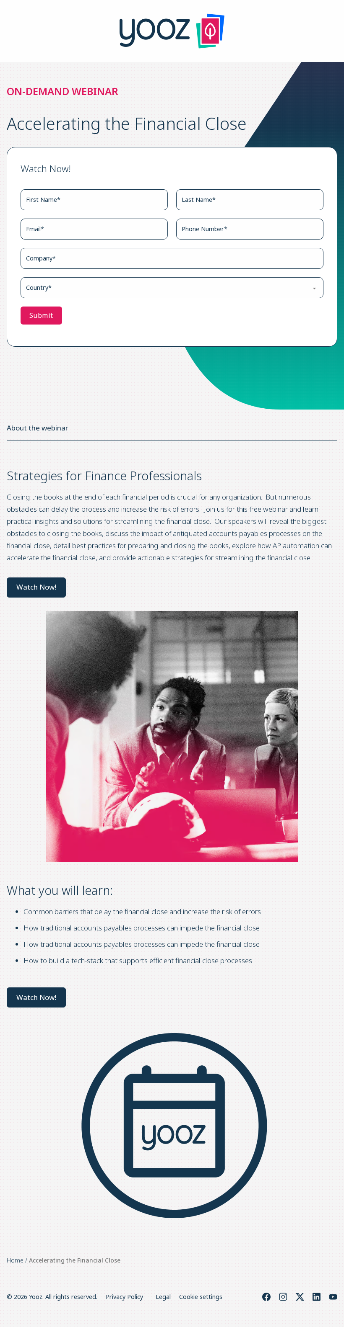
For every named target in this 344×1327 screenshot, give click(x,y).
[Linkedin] (317, 1297)
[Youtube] (333, 1297)
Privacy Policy (124, 1297)
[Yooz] (172, 31)
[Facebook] (266, 1297)
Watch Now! (36, 587)
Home (15, 1260)
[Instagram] (283, 1297)
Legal (163, 1297)
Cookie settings (200, 1297)
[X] (300, 1297)
